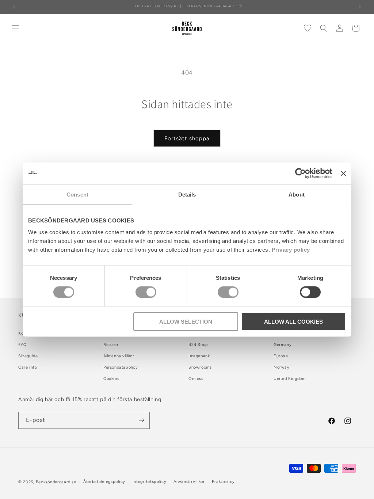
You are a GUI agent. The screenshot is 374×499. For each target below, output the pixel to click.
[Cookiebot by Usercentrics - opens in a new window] (300, 173)
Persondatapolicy (120, 367)
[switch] (146, 292)
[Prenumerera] (141, 420)
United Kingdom (289, 378)
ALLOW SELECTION (185, 321)
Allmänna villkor (118, 356)
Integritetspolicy (150, 481)
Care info (27, 367)
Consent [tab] (77, 194)
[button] (15, 28)
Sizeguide (28, 356)
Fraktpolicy (223, 481)
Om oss (195, 378)
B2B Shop (198, 344)
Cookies (111, 378)
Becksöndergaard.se (56, 482)
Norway (282, 367)
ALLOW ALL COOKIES (293, 321)
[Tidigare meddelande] (14, 7)
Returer (110, 344)
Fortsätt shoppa (187, 138)
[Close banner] (343, 173)
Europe (281, 356)
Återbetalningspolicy (104, 481)
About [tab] (297, 194)
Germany (282, 344)
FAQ (22, 344)
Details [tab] (187, 194)
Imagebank (199, 356)
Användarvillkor (189, 481)
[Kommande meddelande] (360, 7)
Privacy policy (291, 249)
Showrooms (199, 367)
